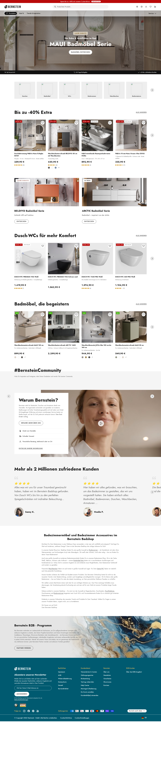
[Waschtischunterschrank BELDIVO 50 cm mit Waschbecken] (63, 135)
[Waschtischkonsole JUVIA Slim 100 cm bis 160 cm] (97, 327)
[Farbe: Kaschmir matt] (15, 357)
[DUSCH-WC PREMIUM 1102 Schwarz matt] (63, 258)
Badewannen (93, 550)
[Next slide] (152, 90)
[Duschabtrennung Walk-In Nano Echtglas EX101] (30, 135)
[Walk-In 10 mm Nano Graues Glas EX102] (131, 135)
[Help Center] (141, 6)
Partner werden (24, 648)
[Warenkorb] (155, 6)
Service (151, 13)
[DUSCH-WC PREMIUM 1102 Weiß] (30, 258)
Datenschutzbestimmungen (21, 700)
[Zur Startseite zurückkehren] (12, 6)
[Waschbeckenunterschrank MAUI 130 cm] (30, 327)
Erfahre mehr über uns (31, 423)
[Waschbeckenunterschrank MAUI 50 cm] (131, 327)
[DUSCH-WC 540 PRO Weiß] (131, 258)
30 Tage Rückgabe (81, 72)
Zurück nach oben (135, 711)
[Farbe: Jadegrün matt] (116, 357)
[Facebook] (29, 711)
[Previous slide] (9, 396)
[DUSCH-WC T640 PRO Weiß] (97, 258)
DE (146, 718)
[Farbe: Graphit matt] (89, 357)
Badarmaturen (58, 593)
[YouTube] (38, 711)
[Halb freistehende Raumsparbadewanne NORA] (97, 135)
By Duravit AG (11, 72)
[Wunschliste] (150, 6)
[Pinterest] (33, 711)
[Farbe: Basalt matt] (82, 357)
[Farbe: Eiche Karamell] (86, 357)
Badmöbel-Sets (79, 560)
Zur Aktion (96, 1)
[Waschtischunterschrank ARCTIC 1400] (63, 327)
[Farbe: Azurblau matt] (56, 168)
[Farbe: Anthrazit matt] (49, 168)
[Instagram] (24, 711)
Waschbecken (52, 569)
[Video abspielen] (101, 423)
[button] (152, 90)
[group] (80, 35)
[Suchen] (55, 7)
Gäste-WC (100, 569)
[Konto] (146, 6)
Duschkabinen (109, 591)
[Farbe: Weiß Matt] (52, 168)
